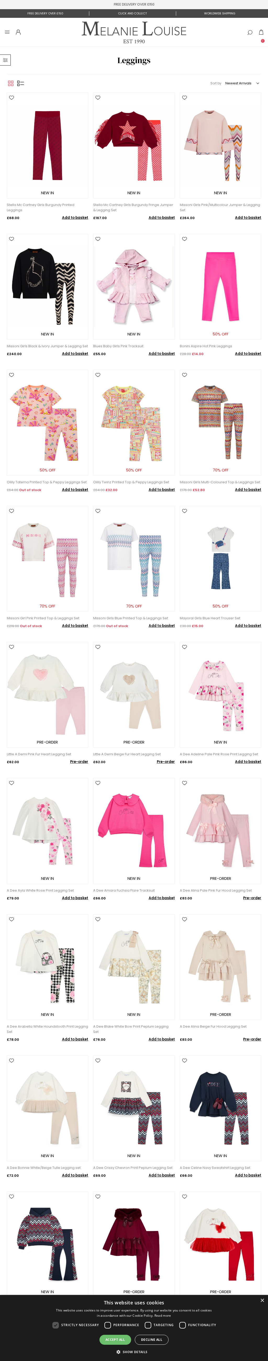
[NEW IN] (47, 199)
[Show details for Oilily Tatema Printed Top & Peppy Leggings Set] (47, 422)
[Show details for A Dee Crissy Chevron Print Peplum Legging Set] (133, 1108)
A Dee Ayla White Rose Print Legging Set (40, 890)
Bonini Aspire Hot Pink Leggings (206, 346)
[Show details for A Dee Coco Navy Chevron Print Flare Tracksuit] (47, 1244)
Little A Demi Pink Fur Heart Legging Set (39, 754)
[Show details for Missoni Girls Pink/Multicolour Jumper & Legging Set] (220, 145)
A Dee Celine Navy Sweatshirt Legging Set (215, 1167)
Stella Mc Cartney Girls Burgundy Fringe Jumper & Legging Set (133, 207)
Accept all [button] (115, 1339)
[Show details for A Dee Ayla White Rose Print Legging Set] (47, 830)
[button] (133, 1352)
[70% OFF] (220, 477)
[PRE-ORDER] (47, 749)
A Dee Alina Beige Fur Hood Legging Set (213, 1026)
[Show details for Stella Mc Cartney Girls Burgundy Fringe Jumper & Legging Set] (133, 145)
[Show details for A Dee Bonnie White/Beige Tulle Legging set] (47, 1108)
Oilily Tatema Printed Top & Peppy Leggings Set (47, 482)
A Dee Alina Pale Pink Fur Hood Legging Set (216, 890)
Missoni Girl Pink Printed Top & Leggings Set (43, 618)
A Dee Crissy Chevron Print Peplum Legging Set (132, 1167)
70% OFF (220, 470)
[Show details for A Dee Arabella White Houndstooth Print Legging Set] (47, 967)
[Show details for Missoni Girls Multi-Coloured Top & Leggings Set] (220, 422)
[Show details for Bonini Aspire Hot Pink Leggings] (220, 286)
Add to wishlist (11, 97)
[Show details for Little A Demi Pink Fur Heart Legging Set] (47, 694)
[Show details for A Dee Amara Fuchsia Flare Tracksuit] (133, 830)
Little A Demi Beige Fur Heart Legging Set (127, 754)
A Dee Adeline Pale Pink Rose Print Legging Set (219, 754)
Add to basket (75, 217)
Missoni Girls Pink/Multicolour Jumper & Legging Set (220, 207)
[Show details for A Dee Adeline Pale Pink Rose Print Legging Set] (220, 694)
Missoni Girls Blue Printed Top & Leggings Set (130, 618)
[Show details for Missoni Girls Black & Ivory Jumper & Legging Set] (47, 286)
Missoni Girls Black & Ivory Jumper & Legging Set (47, 346)
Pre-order (79, 761)
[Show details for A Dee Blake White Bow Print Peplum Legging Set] (133, 967)
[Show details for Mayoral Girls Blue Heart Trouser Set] (220, 558)
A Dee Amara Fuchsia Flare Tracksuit (124, 890)
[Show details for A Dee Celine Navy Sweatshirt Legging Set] (220, 1108)
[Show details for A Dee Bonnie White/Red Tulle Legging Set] (220, 1244)
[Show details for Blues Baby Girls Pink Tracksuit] (133, 286)
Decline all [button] (151, 1339)
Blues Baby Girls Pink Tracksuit (118, 346)
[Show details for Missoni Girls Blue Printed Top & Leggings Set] (133, 558)
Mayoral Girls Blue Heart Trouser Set (210, 618)
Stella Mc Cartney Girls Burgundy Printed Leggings (40, 207)
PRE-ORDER (47, 742)
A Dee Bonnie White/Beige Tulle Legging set (44, 1167)
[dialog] (134, 1328)
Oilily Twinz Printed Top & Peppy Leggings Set (131, 482)
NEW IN (47, 193)
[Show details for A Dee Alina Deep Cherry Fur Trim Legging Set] (133, 1244)
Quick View (11, 105)
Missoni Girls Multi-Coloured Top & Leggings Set (220, 482)
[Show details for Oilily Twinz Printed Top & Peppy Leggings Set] (133, 422)
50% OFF (220, 334)
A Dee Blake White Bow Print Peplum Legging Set (131, 1029)
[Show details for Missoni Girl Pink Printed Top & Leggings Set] (47, 558)
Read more (162, 1315)
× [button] (262, 1301)
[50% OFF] (220, 341)
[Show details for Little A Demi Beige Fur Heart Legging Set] (133, 694)
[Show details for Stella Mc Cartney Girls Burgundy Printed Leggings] (47, 145)
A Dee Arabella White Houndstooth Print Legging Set (47, 1029)
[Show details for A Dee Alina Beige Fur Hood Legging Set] (220, 967)
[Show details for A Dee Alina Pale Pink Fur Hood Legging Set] (220, 830)
